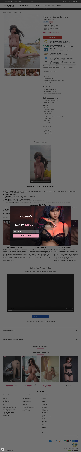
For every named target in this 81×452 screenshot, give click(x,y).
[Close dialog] (68, 208)
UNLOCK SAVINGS (26, 235)
